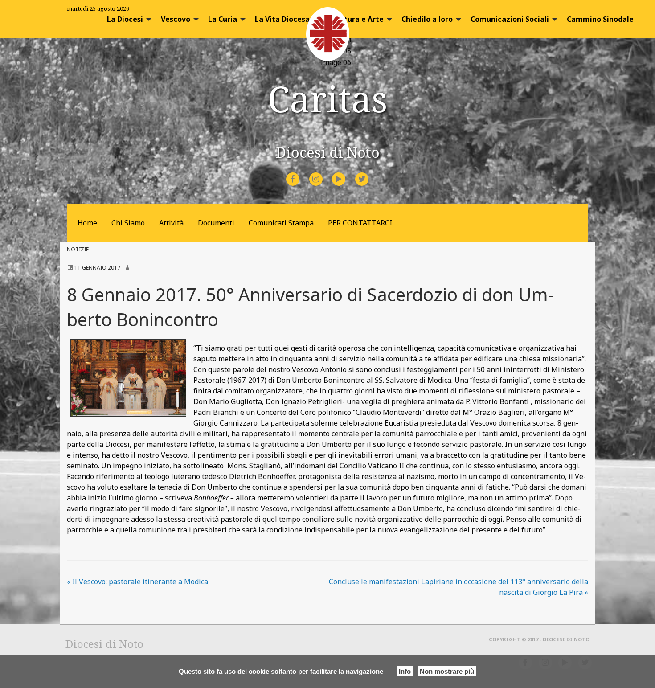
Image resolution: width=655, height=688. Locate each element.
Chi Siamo (128, 223)
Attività (171, 223)
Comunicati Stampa (281, 223)
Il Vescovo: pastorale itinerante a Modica (137, 581)
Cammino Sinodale (600, 19)
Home (87, 223)
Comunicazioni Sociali (510, 19)
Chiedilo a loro (427, 19)
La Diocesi (125, 19)
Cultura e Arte (358, 19)
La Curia (222, 19)
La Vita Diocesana (287, 19)
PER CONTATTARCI (360, 223)
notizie (78, 249)
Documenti (216, 223)
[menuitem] (127, 19)
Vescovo (175, 19)
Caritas (327, 98)
